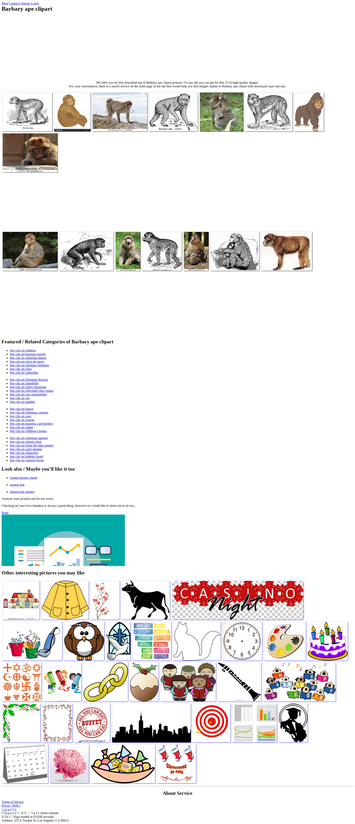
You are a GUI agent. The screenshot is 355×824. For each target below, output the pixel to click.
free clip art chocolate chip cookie (31, 390)
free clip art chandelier (24, 383)
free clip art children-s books (28, 431)
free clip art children (23, 350)
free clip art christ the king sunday (32, 445)
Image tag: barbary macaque (217, 125)
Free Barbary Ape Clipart (277, 265)
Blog (5, 3)
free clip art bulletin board (26, 456)
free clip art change (22, 420)
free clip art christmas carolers (29, 412)
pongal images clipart (23, 477)
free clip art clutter (21, 427)
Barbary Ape (68, 265)
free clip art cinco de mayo (27, 361)
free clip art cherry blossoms (28, 387)
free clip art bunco (21, 409)
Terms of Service (13, 802)
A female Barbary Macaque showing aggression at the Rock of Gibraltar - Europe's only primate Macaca (115, 122)
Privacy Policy (11, 805)
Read (5, 512)
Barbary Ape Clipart (258, 125)
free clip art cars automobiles (28, 394)
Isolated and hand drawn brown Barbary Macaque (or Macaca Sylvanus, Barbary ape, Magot (71, 120)
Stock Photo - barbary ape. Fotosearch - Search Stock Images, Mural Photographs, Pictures (28, 163)
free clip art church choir (25, 441)
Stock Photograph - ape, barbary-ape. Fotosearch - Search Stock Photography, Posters (27, 262)
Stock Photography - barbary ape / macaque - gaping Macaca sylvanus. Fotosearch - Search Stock (128, 257)
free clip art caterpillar (24, 372)
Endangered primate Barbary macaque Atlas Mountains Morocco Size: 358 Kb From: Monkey (309, 119)
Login (35, 3)
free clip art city (20, 398)
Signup (25, 3)
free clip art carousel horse (27, 460)
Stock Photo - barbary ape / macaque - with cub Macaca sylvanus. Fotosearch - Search (194, 255)
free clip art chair (21, 369)
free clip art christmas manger (29, 438)
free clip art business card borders (31, 423)
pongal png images (22, 491)
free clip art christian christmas (29, 365)
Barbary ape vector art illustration (23, 125)
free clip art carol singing (26, 449)
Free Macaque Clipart (224, 265)
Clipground (20, 812)
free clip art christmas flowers (29, 379)
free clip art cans (20, 416)
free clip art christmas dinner (28, 358)
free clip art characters (24, 453)
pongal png (17, 484)
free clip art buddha (22, 402)
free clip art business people (28, 354)
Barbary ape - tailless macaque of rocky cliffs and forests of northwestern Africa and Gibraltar (173, 122)
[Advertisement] (177, 46)
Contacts (14, 3)
